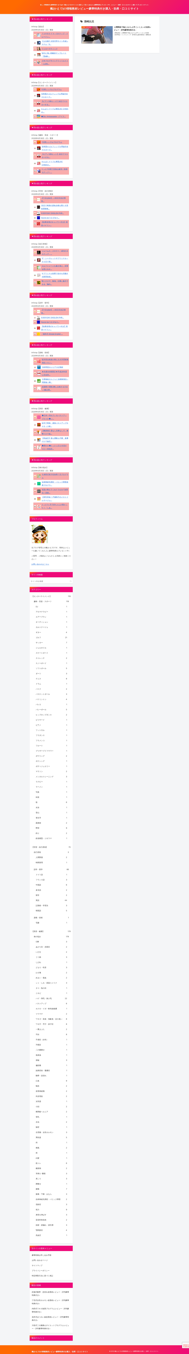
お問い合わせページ (40, 1260)
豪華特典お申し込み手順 (41, 1255)
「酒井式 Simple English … (52, 334)
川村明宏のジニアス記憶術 (52, 367)
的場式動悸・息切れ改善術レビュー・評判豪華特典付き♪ (50, 1293)
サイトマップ (37, 1265)
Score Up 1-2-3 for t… (50, 218)
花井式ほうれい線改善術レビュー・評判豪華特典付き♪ (50, 1318)
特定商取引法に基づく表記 (42, 1276)
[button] (70, 581)
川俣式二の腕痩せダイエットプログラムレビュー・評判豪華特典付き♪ (50, 1327)
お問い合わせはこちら (40, 564)
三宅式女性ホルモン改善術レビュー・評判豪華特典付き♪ (50, 1301)
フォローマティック (50, 49)
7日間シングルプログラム (51, 89)
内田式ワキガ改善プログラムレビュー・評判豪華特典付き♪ (50, 1310)
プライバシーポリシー (41, 1271)
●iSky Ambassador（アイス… (53, 116)
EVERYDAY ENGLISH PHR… (52, 213)
